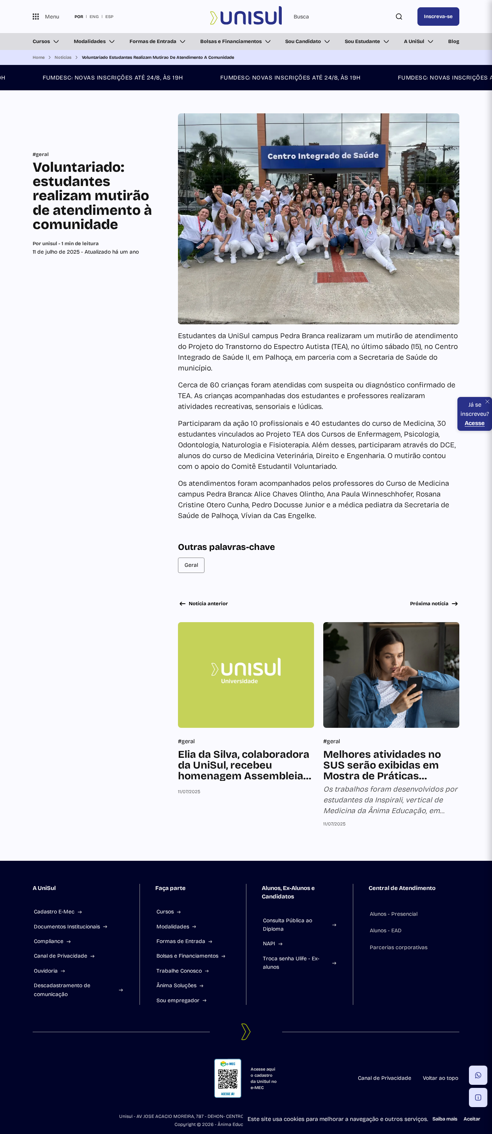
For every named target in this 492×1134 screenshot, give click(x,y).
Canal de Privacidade (60, 956)
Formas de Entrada (153, 41)
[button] (478, 1075)
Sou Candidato (303, 41)
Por (66, 244)
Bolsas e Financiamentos (231, 41)
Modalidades (90, 41)
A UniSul (414, 41)
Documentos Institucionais (67, 926)
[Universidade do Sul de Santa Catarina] (246, 16)
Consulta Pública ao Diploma (287, 924)
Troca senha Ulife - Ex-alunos (291, 962)
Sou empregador (177, 1000)
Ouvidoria (46, 971)
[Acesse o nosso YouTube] (91, 1078)
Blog (453, 41)
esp (109, 16)
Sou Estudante (362, 41)
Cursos (41, 41)
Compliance (48, 941)
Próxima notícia (429, 604)
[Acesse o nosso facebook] (36, 1078)
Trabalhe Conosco (179, 971)
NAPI (269, 943)
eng (94, 16)
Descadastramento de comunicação (62, 989)
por (79, 16)
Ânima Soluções (176, 985)
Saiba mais (444, 1119)
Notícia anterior (208, 604)
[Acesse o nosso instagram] (54, 1078)
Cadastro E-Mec (54, 911)
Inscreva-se (438, 16)
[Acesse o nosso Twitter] (73, 1078)
